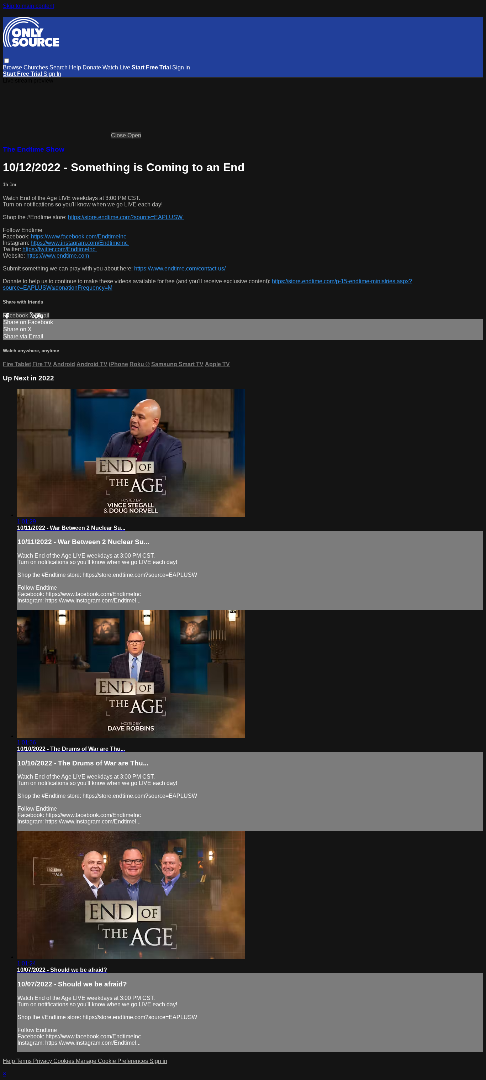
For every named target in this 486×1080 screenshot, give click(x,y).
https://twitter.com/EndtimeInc (59, 249)
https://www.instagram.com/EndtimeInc (80, 243)
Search (59, 67)
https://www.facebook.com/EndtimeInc (79, 236)
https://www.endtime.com (58, 256)
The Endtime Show (33, 149)
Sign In (52, 74)
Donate (92, 67)
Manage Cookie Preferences (112, 1061)
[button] (6, 60)
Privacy (43, 1061)
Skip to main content (28, 6)
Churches (36, 67)
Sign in (181, 67)
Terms (24, 1061)
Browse (13, 67)
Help (75, 67)
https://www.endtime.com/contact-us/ (180, 268)
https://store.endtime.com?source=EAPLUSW (126, 217)
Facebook (16, 315)
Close (119, 135)
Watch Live (116, 67)
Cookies (64, 1061)
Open (134, 135)
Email (42, 315)
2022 (46, 378)
